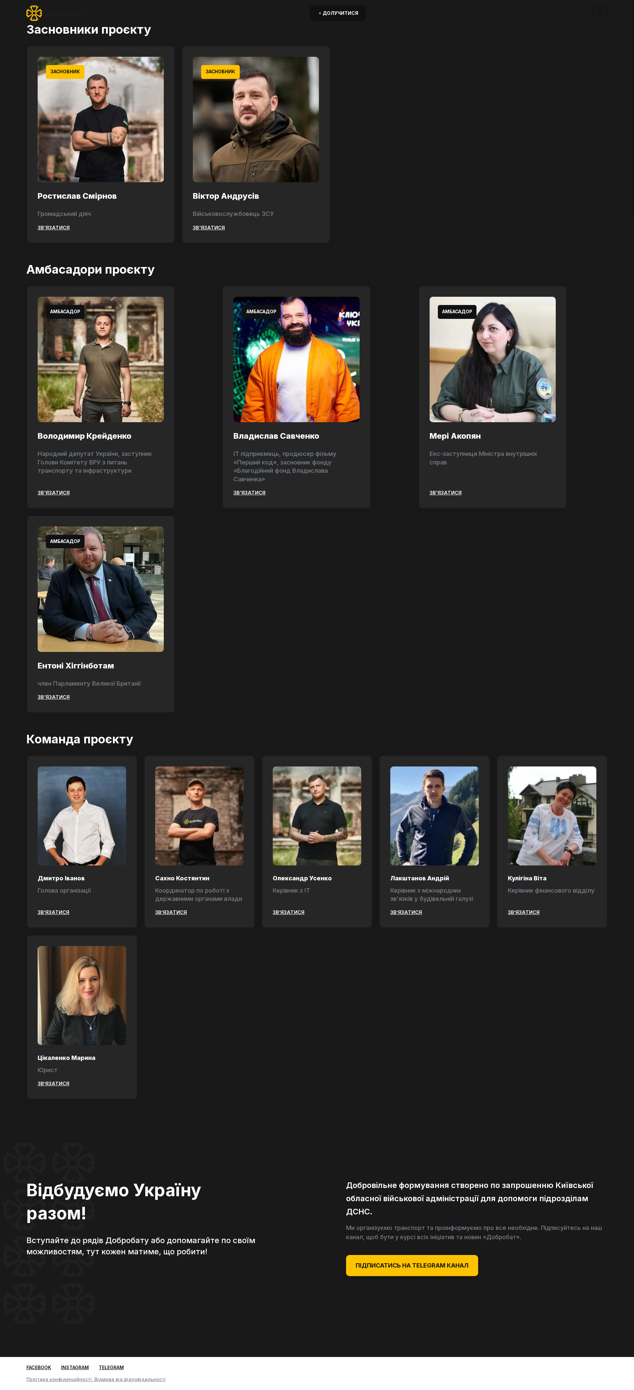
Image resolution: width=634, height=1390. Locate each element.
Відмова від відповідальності (130, 1379)
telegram (111, 1367)
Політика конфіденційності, (60, 1379)
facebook (38, 1367)
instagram (75, 1367)
